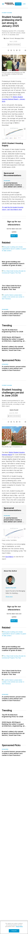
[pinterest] (17, 50)
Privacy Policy (19, 926)
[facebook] (8, 50)
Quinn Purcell (14, 410)
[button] (3, 4)
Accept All (14, 930)
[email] (19, 50)
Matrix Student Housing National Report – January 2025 (13, 99)
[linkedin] (11, 50)
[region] (14, 927)
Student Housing (7, 12)
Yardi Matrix (9, 556)
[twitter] (14, 50)
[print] (25, 50)
